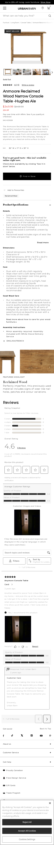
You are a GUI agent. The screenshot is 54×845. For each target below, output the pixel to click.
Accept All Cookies (27, 831)
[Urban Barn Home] (27, 8)
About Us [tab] (7, 744)
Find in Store (29, 176)
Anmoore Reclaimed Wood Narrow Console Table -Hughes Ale (23, 96)
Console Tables (26, 22)
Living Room (15, 22)
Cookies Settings (27, 839)
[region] (27, 822)
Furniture (6, 22)
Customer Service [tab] (11, 752)
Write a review (28, 85)
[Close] (50, 803)
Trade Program (13, 793)
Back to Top (45, 729)
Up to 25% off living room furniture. (28, 2)
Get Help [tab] (7, 762)
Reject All (26, 822)
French (20, 341)
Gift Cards (10, 785)
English (11, 341)
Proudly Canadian (14, 770)
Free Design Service (16, 778)
